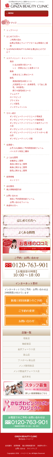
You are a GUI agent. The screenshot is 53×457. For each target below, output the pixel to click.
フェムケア (14, 94)
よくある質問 (12, 157)
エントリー (14, 180)
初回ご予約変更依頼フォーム (22, 199)
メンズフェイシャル (18, 107)
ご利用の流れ (15, 40)
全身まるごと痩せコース (23, 74)
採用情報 (10, 177)
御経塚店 (26, 344)
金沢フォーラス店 (26, 349)
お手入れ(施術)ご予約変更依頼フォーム (26, 148)
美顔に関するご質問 (18, 164)
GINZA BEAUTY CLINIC (26, 437)
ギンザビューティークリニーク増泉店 (26, 116)
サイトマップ (32, 448)
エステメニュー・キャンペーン (19, 58)
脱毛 (12, 78)
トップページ (12, 30)
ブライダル (14, 100)
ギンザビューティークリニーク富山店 (26, 129)
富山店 (26, 355)
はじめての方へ (13, 36)
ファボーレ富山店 (26, 360)
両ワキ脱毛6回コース (22, 90)
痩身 (12, 71)
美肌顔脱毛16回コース (22, 81)
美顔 (12, 61)
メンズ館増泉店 (26, 366)
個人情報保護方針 (14, 189)
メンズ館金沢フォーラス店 (26, 371)
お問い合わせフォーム (19, 202)
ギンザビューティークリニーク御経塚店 (27, 120)
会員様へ (10, 145)
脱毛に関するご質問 (18, 170)
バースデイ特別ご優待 (19, 151)
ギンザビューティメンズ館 (21, 138)
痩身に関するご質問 (18, 167)
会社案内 (10, 186)
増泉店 (26, 338)
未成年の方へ (12, 205)
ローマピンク (15, 97)
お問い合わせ (12, 196)
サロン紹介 (11, 113)
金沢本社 (26, 376)
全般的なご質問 (16, 161)
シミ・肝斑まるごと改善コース (26, 68)
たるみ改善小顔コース (22, 65)
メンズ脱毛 (14, 104)
